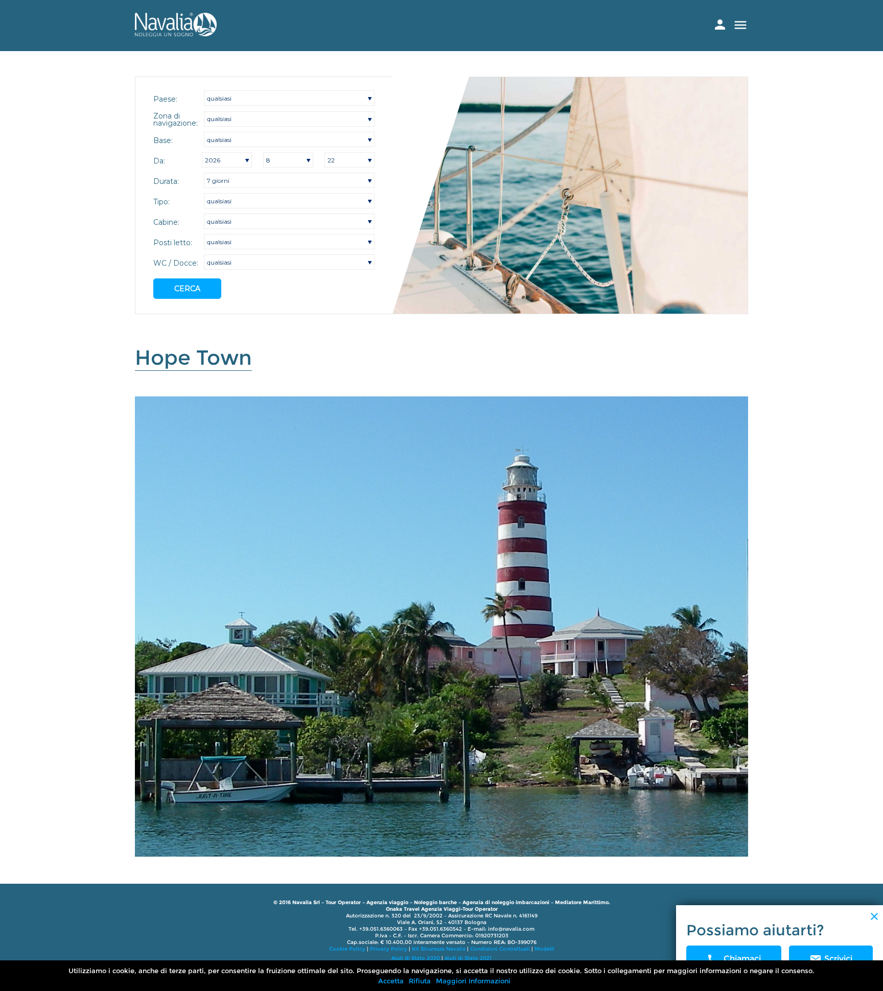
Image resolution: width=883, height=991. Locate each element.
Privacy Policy (388, 949)
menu (740, 25)
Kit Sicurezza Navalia (439, 949)
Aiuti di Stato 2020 (415, 958)
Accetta (391, 981)
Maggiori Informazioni (473, 981)
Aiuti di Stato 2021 (468, 958)
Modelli (544, 949)
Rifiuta (420, 981)
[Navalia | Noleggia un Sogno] (176, 33)
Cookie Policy (347, 949)
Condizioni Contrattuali (500, 949)
